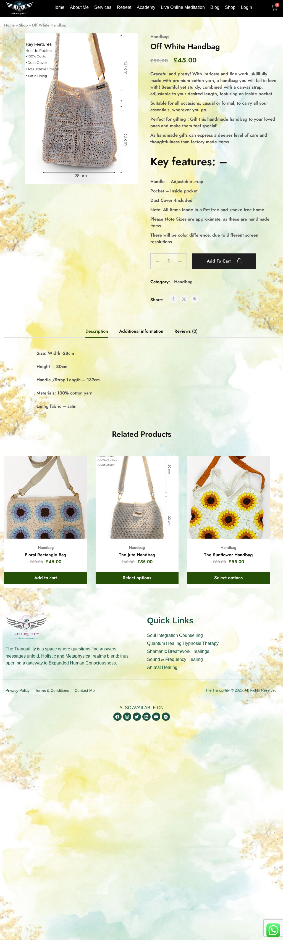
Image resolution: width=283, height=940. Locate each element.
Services (102, 7)
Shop (230, 7)
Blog (214, 7)
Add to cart (219, 261)
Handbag (159, 36)
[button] (45, 578)
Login (246, 7)
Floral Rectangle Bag (45, 555)
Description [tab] (96, 331)
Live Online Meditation (183, 7)
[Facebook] (117, 717)
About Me (79, 7)
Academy (146, 7)
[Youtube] (156, 717)
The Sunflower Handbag (228, 555)
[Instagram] (127, 717)
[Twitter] (137, 717)
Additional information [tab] (141, 331)
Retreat (124, 7)
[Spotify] (166, 717)
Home (58, 7)
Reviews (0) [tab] (186, 331)
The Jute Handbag (137, 555)
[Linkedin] (146, 717)
